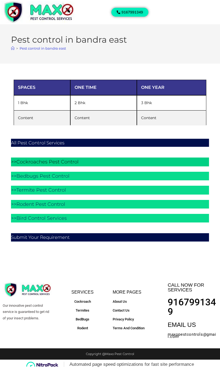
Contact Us (121, 310)
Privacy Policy (123, 319)
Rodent (82, 328)
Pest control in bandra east (43, 48)
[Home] (12, 48)
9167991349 (192, 307)
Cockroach (82, 301)
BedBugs (82, 319)
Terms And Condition (129, 328)
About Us (120, 301)
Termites (82, 310)
